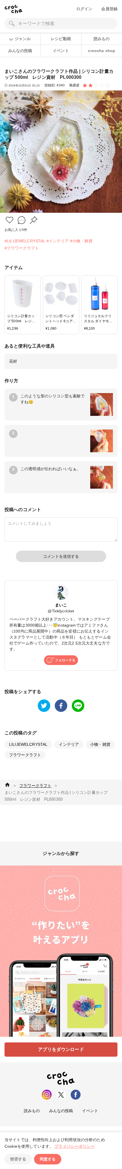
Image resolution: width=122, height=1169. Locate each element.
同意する (48, 1159)
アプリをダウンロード (61, 1049)
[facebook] (61, 705)
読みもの (102, 38)
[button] (9, 220)
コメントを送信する (61, 556)
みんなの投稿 (20, 50)
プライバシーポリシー (74, 1146)
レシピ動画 (61, 38)
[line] (78, 705)
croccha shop (101, 50)
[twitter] (44, 705)
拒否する (18, 1159)
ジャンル (23, 38)
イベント (61, 50)
